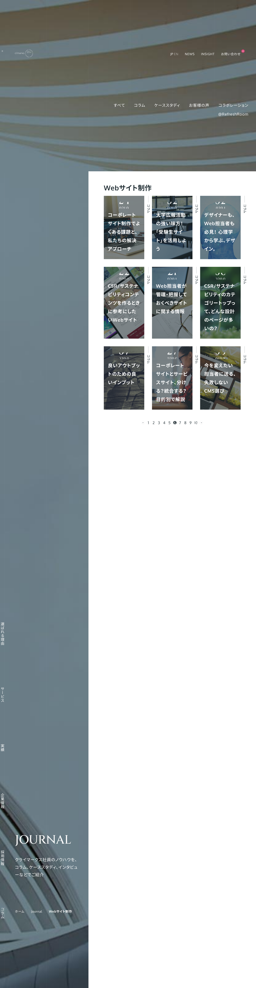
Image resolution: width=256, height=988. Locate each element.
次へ (143, 422)
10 (196, 422)
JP (171, 54)
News (190, 54)
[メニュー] (2, 51)
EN (176, 54)
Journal (43, 840)
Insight (208, 54)
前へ (201, 422)
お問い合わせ (231, 54)
